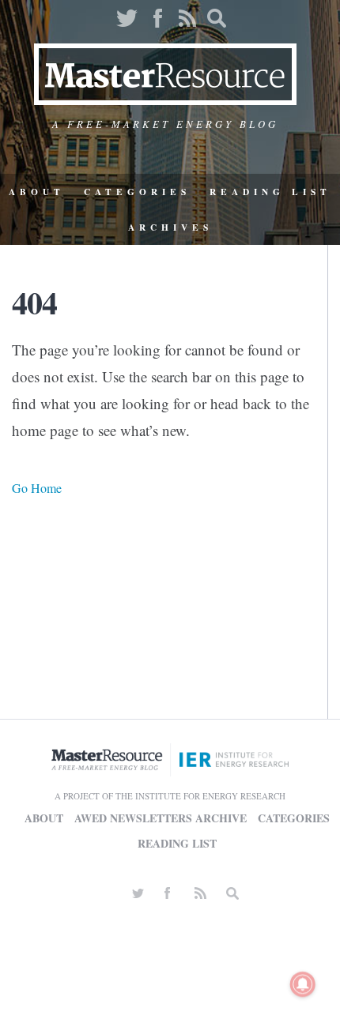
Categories (137, 191)
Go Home (37, 487)
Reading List (270, 191)
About (37, 191)
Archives (170, 227)
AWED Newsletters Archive (160, 818)
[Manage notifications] (302, 984)
